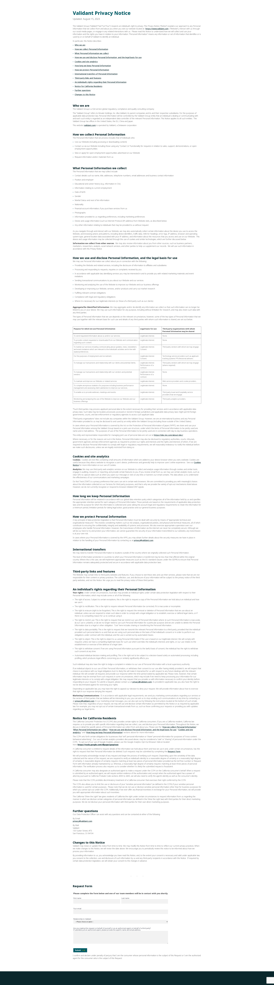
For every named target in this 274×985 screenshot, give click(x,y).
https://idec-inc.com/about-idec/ (168, 435)
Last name (125, 898)
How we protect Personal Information (92, 70)
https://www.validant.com (156, 28)
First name (77, 898)
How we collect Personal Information (91, 49)
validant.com (89, 125)
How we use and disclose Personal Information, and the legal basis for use (108, 57)
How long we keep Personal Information (93, 65)
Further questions (83, 90)
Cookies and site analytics (86, 61)
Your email (77, 909)
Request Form (174, 751)
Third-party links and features (88, 78)
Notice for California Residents (88, 86)
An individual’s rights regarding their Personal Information (100, 82)
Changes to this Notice (85, 94)
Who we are (80, 45)
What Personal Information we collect (92, 53)
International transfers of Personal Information (96, 74)
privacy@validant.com (143, 540)
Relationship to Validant (82, 919)
